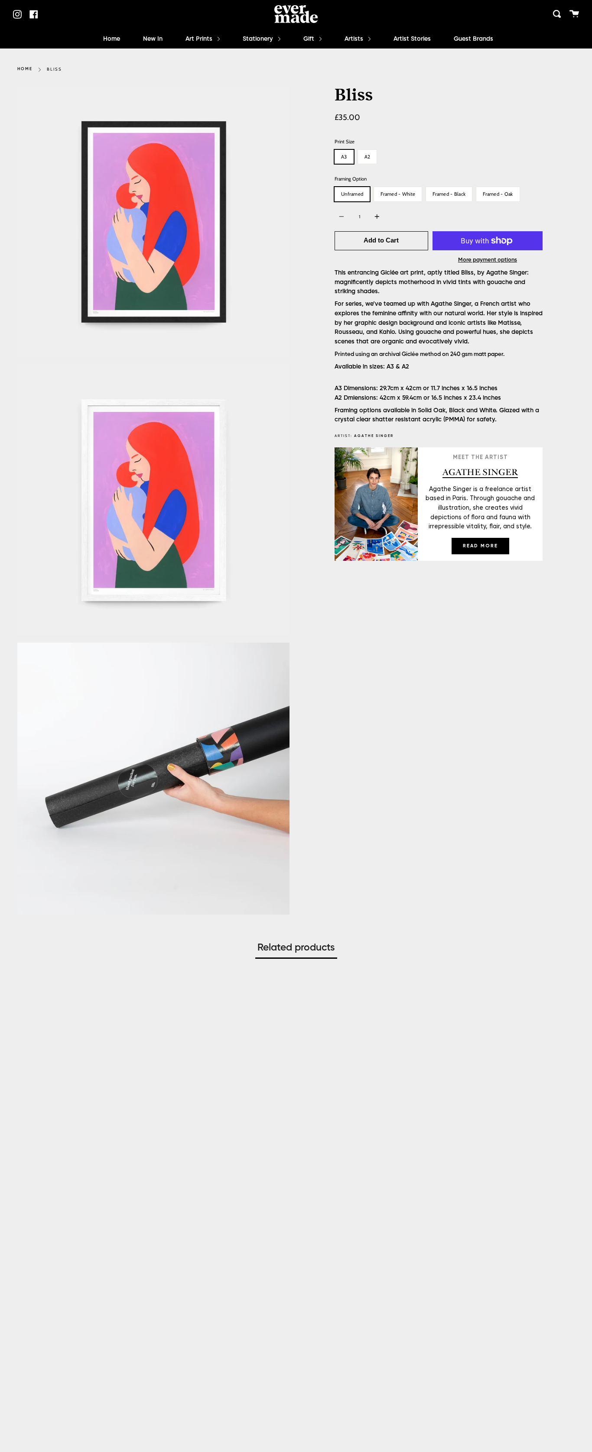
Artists (355, 39)
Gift (309, 39)
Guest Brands (473, 39)
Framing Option (351, 179)
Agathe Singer (374, 436)
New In (153, 39)
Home (111, 39)
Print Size (345, 142)
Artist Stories (412, 39)
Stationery (259, 39)
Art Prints (199, 39)
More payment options (487, 260)
